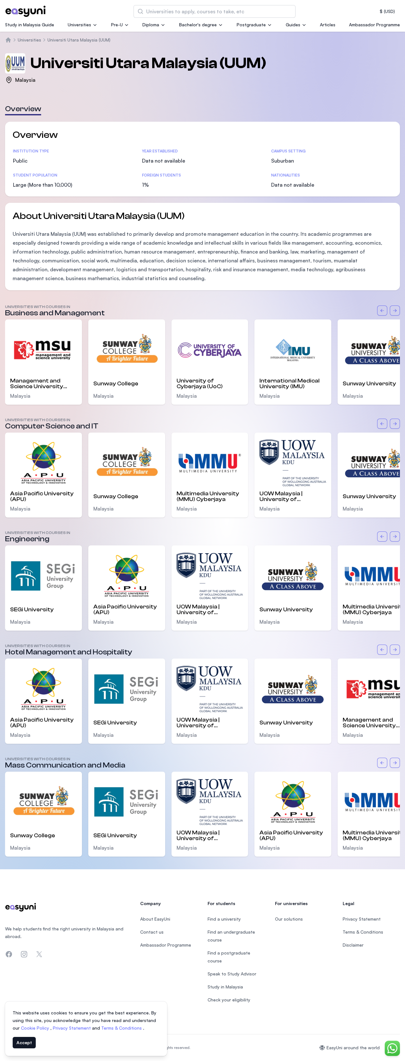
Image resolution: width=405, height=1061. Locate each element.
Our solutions (289, 919)
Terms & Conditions (122, 1028)
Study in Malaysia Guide (29, 24)
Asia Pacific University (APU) (42, 496)
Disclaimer (353, 945)
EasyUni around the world (353, 1047)
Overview (23, 109)
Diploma (150, 24)
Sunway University (286, 609)
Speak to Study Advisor (232, 973)
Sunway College (115, 383)
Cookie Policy (35, 1028)
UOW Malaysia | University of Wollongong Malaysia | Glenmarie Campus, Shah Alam (290, 496)
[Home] (8, 40)
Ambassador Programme (374, 24)
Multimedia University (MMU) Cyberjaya (208, 496)
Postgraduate (251, 24)
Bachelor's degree (198, 24)
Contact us (152, 932)
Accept (24, 1042)
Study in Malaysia (225, 986)
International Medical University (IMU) (289, 383)
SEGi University (32, 609)
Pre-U (117, 24)
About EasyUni (155, 919)
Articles (327, 24)
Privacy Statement (72, 1028)
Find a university (224, 919)
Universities (79, 24)
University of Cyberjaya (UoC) (200, 383)
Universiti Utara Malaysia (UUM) (78, 39)
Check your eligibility (229, 999)
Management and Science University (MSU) (36, 383)
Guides (293, 24)
